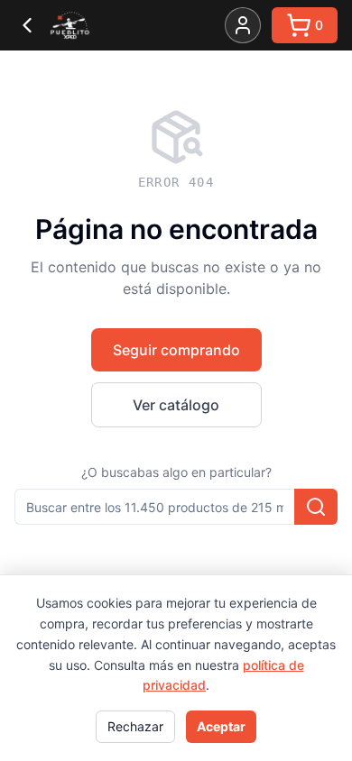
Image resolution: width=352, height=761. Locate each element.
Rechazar (135, 726)
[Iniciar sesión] (243, 25)
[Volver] (27, 25)
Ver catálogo (176, 405)
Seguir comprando (176, 350)
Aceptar (221, 726)
